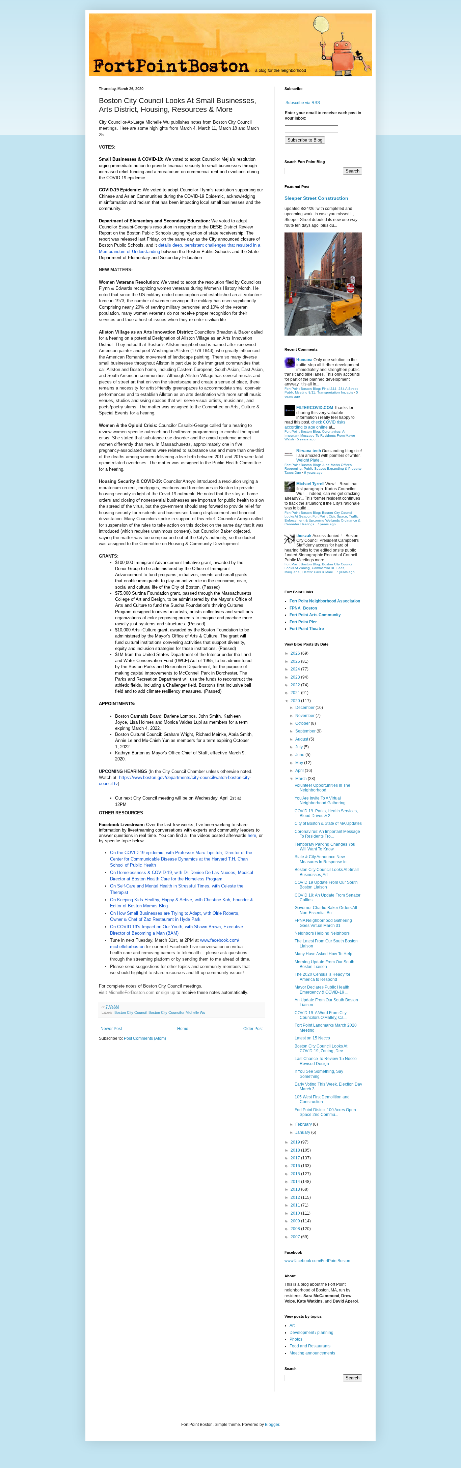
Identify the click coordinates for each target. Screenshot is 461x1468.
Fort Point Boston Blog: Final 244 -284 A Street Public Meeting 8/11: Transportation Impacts (321, 391)
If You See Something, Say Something (319, 1074)
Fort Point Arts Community (315, 615)
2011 (296, 1205)
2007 (296, 1237)
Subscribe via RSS (303, 102)
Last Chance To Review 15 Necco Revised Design (326, 1061)
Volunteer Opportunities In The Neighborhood (322, 787)
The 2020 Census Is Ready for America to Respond (322, 976)
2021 (296, 692)
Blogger (272, 1424)
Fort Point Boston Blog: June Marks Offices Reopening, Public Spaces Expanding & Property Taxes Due (322, 468)
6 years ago (313, 472)
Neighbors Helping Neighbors (322, 933)
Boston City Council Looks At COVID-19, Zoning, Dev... (321, 1048)
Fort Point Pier (303, 622)
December (305, 707)
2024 (296, 669)
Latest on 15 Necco (312, 1038)
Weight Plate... (309, 460)
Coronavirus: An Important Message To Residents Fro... (327, 834)
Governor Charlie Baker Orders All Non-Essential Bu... (326, 910)
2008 (296, 1228)
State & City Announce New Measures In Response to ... (323, 859)
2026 (296, 653)
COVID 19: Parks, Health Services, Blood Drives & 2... (326, 813)
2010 (296, 1213)
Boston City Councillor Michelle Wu (176, 1012)
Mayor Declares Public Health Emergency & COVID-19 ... (322, 989)
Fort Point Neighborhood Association (325, 601)
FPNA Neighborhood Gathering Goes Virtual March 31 (323, 923)
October (303, 723)
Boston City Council (130, 1012)
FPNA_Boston (303, 608)
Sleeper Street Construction (316, 198)
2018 (296, 1150)
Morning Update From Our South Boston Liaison (324, 964)
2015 (296, 1174)
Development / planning (311, 1332)
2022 (296, 685)
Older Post (253, 1028)
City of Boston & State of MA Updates (328, 823)
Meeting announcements (312, 1353)
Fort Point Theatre (307, 628)
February (304, 1124)
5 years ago (306, 439)
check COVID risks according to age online (314, 424)
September (306, 731)
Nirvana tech (308, 450)
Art (292, 1325)
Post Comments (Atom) (145, 1038)
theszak (303, 535)
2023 (296, 677)
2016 (296, 1165)
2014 (296, 1181)
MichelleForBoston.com (131, 992)
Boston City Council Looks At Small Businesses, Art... (327, 872)
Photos (296, 1339)
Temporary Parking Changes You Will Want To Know (325, 846)
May (299, 762)
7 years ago (326, 524)
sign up (168, 992)
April (300, 770)
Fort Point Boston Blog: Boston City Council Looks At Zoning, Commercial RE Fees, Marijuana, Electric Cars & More (318, 568)
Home (182, 1028)
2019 (296, 1142)
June (300, 754)
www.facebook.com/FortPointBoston (317, 1260)
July (299, 747)
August (302, 739)
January (303, 1132)
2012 (296, 1197)
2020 (296, 700)
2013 (296, 1189)
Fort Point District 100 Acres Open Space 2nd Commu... (325, 1112)
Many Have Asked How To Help (323, 953)
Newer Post (111, 1028)
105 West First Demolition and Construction (322, 1099)
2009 (296, 1221)
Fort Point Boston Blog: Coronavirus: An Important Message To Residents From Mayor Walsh (319, 435)
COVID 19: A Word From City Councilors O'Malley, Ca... (321, 1015)
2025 (296, 661)
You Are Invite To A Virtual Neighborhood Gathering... (322, 800)
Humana (304, 359)
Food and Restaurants (310, 1346)
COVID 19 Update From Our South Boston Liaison (326, 884)
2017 (296, 1158)
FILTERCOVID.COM (314, 407)
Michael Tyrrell (310, 483)
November (305, 715)
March (301, 778)
